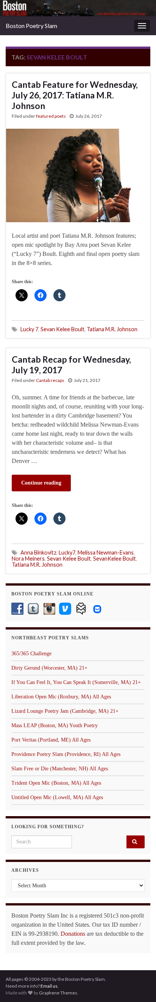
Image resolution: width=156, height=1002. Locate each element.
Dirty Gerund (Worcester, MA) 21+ (49, 668)
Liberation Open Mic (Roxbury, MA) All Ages (61, 697)
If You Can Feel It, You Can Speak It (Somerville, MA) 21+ (76, 682)
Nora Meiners (28, 558)
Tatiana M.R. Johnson (112, 329)
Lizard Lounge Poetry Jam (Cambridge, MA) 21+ (65, 711)
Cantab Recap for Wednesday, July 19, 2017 (71, 364)
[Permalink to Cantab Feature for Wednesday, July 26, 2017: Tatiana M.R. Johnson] (78, 174)
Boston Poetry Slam (31, 25)
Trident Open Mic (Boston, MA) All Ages (56, 783)
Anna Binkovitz (38, 552)
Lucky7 (67, 552)
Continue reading (41, 483)
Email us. (50, 986)
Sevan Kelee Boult (62, 329)
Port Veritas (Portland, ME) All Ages (50, 740)
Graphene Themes (58, 993)
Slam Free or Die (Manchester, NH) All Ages (59, 768)
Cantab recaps (50, 380)
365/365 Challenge (31, 653)
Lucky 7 (29, 329)
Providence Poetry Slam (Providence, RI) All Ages (65, 754)
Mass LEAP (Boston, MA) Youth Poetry (54, 725)
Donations (73, 933)
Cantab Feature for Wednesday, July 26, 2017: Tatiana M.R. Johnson (75, 95)
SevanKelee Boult (114, 558)
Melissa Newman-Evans (106, 552)
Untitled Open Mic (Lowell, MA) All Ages (57, 797)
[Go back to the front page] (78, 8)
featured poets (51, 116)
